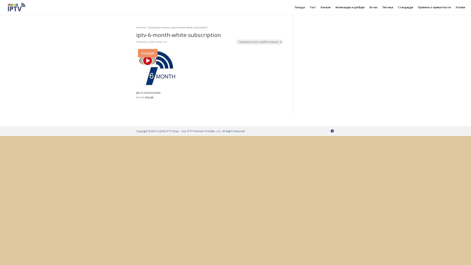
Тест (313, 7)
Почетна (141, 27)
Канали (326, 7)
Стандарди (405, 7)
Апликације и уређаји (349, 7)
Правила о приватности (434, 7)
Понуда (300, 7)
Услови (460, 7)
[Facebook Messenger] (332, 131)
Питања (388, 7)
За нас (373, 7)
